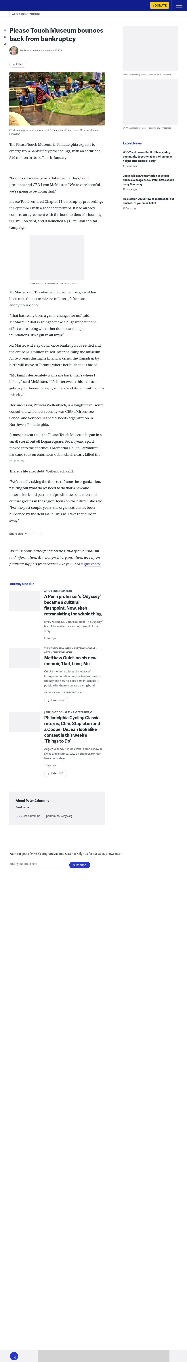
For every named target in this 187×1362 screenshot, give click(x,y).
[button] (14, 1356)
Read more (22, 807)
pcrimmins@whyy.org (59, 816)
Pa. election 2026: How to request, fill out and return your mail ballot (148, 201)
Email (40, 533)
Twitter (33, 533)
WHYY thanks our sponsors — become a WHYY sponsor (54, 283)
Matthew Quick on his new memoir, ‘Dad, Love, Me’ (70, 660)
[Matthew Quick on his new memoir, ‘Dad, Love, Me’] (24, 660)
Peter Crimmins (32, 50)
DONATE (161, 5)
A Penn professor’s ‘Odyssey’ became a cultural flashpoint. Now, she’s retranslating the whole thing (73, 605)
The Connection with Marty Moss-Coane (70, 648)
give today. (92, 564)
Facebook (26, 533)
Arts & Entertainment (26, 13)
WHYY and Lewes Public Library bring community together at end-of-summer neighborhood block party (147, 156)
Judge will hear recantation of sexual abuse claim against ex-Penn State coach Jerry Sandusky (148, 180)
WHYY (14, 6)
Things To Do (54, 712)
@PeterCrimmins (29, 816)
